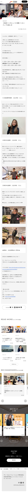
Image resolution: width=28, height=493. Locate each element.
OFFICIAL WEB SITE (19, 485)
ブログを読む (5, 468)
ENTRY (24, 1)
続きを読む (7, 335)
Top (1, 468)
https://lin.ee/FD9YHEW (10, 296)
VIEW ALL (14, 364)
